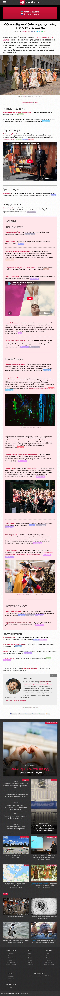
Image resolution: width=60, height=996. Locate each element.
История (54, 780)
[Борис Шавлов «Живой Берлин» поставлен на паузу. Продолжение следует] (30, 776)
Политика (29, 962)
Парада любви (31, 468)
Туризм (30, 958)
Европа (26, 865)
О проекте (11, 953)
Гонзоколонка (24, 837)
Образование (29, 964)
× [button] (57, 993)
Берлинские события (29, 668)
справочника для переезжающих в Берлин (38, 684)
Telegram (16, 701)
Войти (10, 987)
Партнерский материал (27, 102)
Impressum (11, 978)
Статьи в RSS (48, 962)
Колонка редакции (51, 723)
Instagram (23, 701)
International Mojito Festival (15, 341)
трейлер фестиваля (8, 139)
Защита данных (11, 962)
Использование (11, 960)
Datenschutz (11, 980)
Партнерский (26, 31)
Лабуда (5, 894)
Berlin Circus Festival (12, 276)
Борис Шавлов (46, 859)
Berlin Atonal (7, 193)
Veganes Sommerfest (12, 232)
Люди (29, 953)
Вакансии (10, 955)
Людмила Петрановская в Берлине (17, 251)
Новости (25, 780)
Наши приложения (49, 964)
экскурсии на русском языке (38, 388)
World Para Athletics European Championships (17, 112)
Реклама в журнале (11, 964)
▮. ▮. (18, 857)
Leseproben (11, 976)
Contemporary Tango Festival (12, 134)
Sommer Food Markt (9, 208)
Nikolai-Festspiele (21, 96)
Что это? (36, 102)
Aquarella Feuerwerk (12, 323)
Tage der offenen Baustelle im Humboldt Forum (21, 455)
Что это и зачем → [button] (25, 993)
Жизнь (30, 955)
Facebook (8, 701)
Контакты (10, 958)
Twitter (48, 953)
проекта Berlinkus (45, 682)
